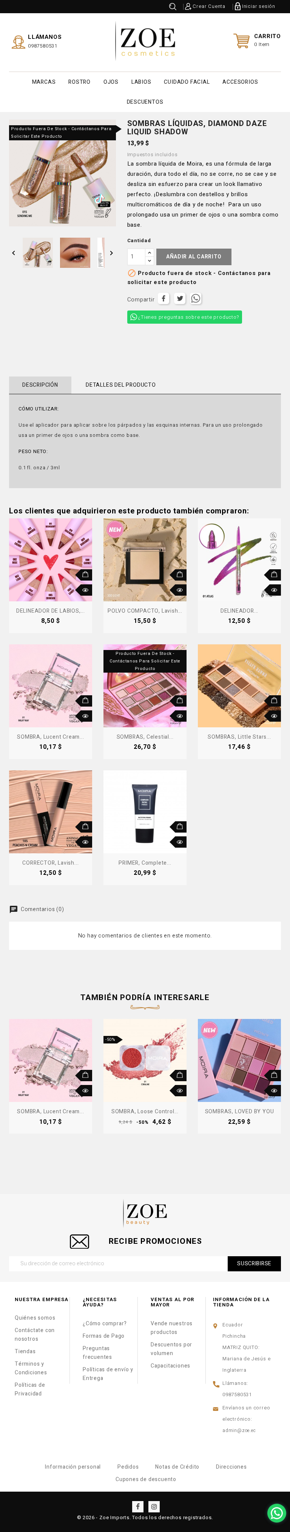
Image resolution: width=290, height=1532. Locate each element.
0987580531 (42, 45)
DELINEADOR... (239, 611)
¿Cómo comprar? (105, 1324)
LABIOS (141, 82)
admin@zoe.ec (239, 1430)
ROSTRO (79, 82)
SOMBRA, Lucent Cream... (50, 737)
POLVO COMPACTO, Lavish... (145, 611)
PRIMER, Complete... (145, 863)
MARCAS (44, 82)
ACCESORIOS (240, 82)
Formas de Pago (104, 1336)
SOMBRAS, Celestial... (145, 737)
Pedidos (128, 1467)
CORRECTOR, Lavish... (50, 863)
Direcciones (231, 1467)
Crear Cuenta (209, 6)
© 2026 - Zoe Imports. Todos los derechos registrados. (145, 1517)
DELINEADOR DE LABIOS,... (50, 611)
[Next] (278, 1066)
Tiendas (25, 1351)
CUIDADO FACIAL (187, 82)
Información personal (73, 1467)
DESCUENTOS (145, 102)
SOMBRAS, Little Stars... (239, 737)
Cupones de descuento (146, 1479)
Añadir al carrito (194, 257)
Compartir (163, 298)
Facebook (137, 1506)
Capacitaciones (170, 1366)
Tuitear (179, 298)
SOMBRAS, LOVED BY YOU (239, 1112)
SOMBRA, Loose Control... (145, 1112)
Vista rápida (86, 590)
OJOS (111, 82)
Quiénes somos (35, 1318)
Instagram (154, 1506)
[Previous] (12, 1066)
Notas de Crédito (177, 1467)
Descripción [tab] (40, 385)
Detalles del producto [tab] (121, 385)
